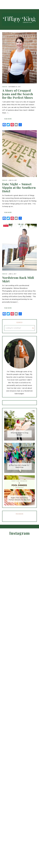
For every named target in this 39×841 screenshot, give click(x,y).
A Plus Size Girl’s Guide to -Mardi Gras (19, 466)
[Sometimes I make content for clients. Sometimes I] (15, 2)
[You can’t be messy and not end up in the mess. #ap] (32, 2)
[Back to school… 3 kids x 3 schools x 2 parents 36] (11, 2)
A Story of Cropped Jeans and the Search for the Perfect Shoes (17, 93)
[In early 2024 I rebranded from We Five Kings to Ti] (34, 612)
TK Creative (19, 19)
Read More (8, 119)
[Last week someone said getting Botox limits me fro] (6, 2)
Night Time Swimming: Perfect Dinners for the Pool (19, 499)
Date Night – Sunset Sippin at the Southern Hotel (19, 187)
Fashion (4, 86)
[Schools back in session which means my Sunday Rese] (19, 2)
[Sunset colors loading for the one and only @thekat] (28, 2)
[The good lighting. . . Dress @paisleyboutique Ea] (24, 2)
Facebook (19, 514)
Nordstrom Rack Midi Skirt (18, 279)
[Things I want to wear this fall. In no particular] (37, 2)
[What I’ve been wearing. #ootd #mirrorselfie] (2, 2)
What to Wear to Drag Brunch (19, 434)
